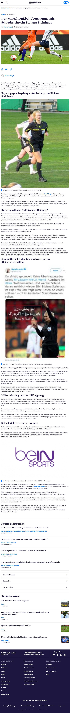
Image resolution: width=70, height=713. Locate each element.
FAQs (47, 674)
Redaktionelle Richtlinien (46, 706)
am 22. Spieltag (46, 194)
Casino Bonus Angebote (31, 681)
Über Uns (49, 664)
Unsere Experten (51, 668)
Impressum (62, 706)
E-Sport (3, 554)
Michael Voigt (8, 27)
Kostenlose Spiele (29, 684)
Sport (8, 8)
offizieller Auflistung (39, 486)
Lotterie (16, 531)
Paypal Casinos (28, 664)
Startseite (3, 8)
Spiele (23, 531)
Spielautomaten (28, 674)
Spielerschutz (29, 531)
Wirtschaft (44, 531)
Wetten (39, 531)
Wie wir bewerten (51, 671)
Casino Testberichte (29, 678)
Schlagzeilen (5, 684)
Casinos (3, 531)
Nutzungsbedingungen (9, 706)
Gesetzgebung (9, 531)
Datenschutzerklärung (27, 706)
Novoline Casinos (29, 668)
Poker (20, 531)
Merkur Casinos (28, 671)
